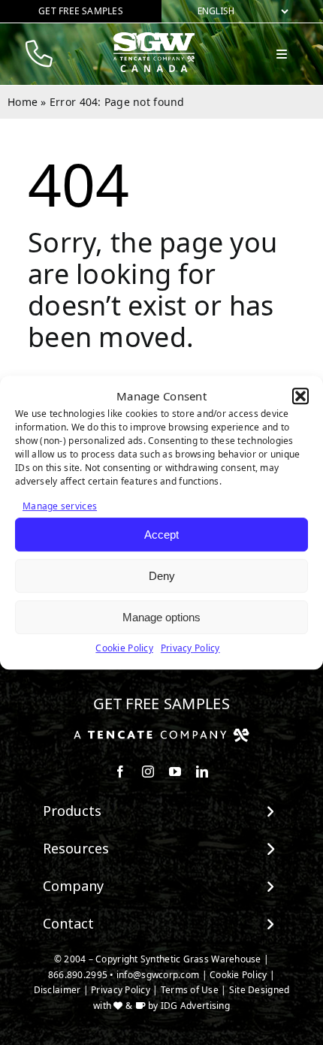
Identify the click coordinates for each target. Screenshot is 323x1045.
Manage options (161, 617)
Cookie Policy (124, 648)
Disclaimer (57, 989)
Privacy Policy (190, 648)
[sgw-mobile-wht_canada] (154, 38)
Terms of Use (190, 989)
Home (23, 102)
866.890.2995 (77, 974)
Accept (161, 534)
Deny (162, 575)
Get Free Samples (161, 703)
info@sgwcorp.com (157, 974)
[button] (300, 396)
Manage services (60, 506)
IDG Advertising (195, 1005)
